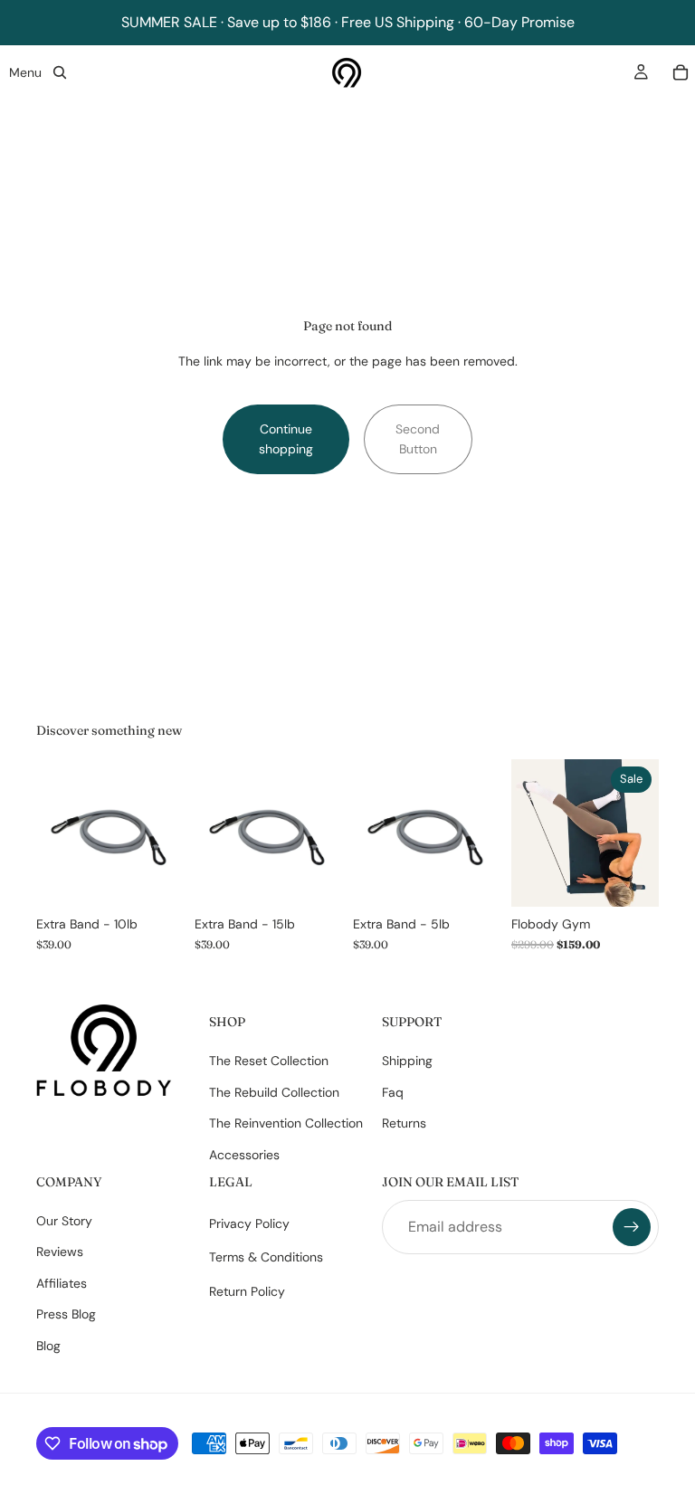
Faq (393, 1091)
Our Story (64, 1221)
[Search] (60, 72)
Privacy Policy (249, 1223)
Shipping (407, 1060)
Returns (404, 1123)
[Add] (155, 879)
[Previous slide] (531, 833)
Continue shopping (286, 439)
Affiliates (61, 1283)
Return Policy (247, 1291)
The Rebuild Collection (274, 1091)
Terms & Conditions (266, 1257)
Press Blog (66, 1314)
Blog (48, 1345)
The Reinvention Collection (286, 1123)
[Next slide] (639, 833)
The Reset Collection (268, 1060)
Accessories (244, 1154)
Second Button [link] (417, 439)
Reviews (59, 1251)
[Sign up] (632, 1227)
